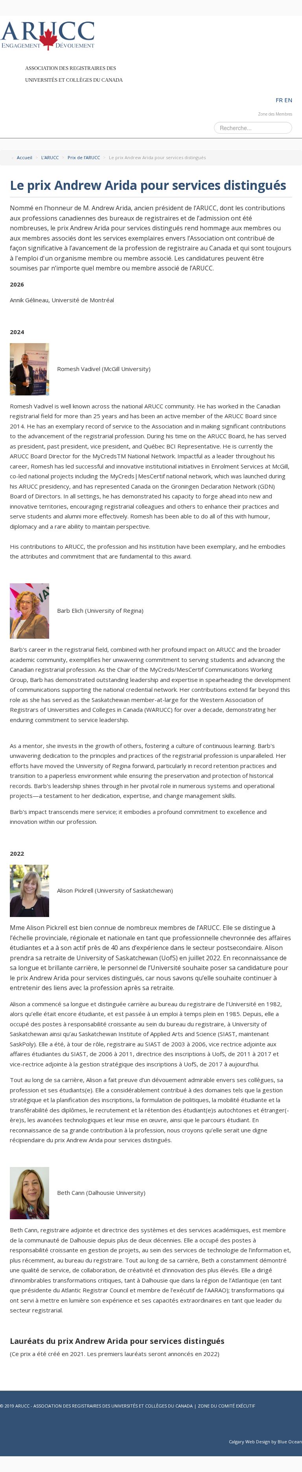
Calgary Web (242, 1441)
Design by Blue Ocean (279, 1441)
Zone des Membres (275, 114)
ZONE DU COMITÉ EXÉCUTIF (226, 1406)
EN (288, 100)
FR (280, 100)
